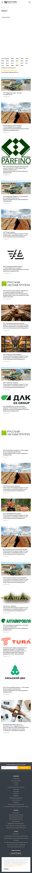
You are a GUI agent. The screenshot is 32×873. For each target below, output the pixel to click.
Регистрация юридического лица (16, 846)
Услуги (16, 831)
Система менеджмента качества (16, 787)
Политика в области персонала (16, 804)
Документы (16, 802)
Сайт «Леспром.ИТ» (16, 780)
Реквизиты (16, 795)
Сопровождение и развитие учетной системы (16, 836)
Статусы (16, 785)
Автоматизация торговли (16, 819)
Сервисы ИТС (16, 834)
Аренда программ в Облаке (16, 814)
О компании (16, 778)
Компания (16, 776)
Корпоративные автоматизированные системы (16, 838)
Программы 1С (16, 812)
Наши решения (16, 821)
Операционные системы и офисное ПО (16, 827)
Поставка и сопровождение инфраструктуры (16, 842)
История (16, 783)
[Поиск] (29, 2)
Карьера (16, 793)
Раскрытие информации (16, 798)
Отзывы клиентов (16, 800)
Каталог (16, 810)
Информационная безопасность (16, 823)
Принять (6, 869)
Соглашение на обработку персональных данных (16, 806)
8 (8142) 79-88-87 (16, 853)
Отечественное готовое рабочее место (16, 825)
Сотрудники (16, 791)
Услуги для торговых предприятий (16, 844)
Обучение (16, 840)
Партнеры (16, 789)
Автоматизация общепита (16, 817)
